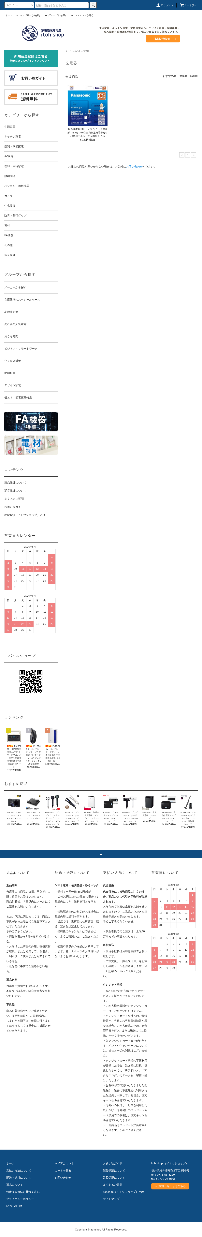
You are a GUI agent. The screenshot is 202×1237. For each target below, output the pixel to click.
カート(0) (190, 5)
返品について (14, 1184)
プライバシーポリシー (20, 1198)
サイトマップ (111, 1198)
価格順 (183, 76)
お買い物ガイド (14, 506)
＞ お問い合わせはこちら (170, 1186)
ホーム (8, 15)
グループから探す (57, 15)
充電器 (86, 51)
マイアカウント (64, 1163)
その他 (77, 51)
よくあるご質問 (14, 498)
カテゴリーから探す (30, 15)
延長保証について (15, 490)
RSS (9, 1206)
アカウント (167, 5)
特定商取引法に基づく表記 (22, 1191)
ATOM (18, 1206)
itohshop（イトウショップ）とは (24, 514)
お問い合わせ (162, 38)
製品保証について (15, 482)
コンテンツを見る (84, 15)
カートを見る (63, 1170)
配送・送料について (18, 1177)
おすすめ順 (170, 76)
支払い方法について (18, 1170)
